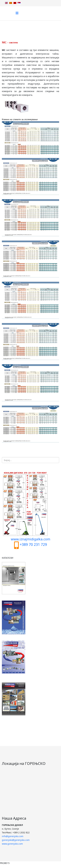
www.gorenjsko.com (12, 843)
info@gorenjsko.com (12, 836)
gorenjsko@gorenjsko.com (16, 839)
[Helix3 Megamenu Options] (17, 13)
